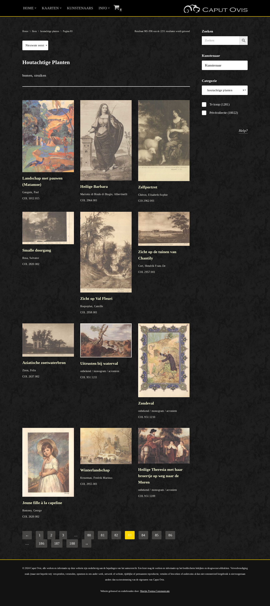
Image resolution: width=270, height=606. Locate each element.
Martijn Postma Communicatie (155, 591)
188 (72, 543)
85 (157, 535)
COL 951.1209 (160, 482)
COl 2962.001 (153, 193)
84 (143, 535)
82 (116, 535)
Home (25, 31)
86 (170, 535)
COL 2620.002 (42, 509)
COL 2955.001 (96, 476)
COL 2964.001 (103, 193)
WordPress (57, 601)
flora (34, 31)
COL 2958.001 (96, 305)
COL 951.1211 (99, 370)
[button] (35, 8)
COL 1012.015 (42, 188)
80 (89, 535)
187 (57, 543)
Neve (7, 601)
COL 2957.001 (157, 262)
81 (102, 535)
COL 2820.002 (36, 257)
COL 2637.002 (44, 369)
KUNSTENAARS (80, 8)
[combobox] (225, 90)
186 (41, 543)
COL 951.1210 (157, 409)
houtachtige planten (49, 31)
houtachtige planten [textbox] (225, 90)
